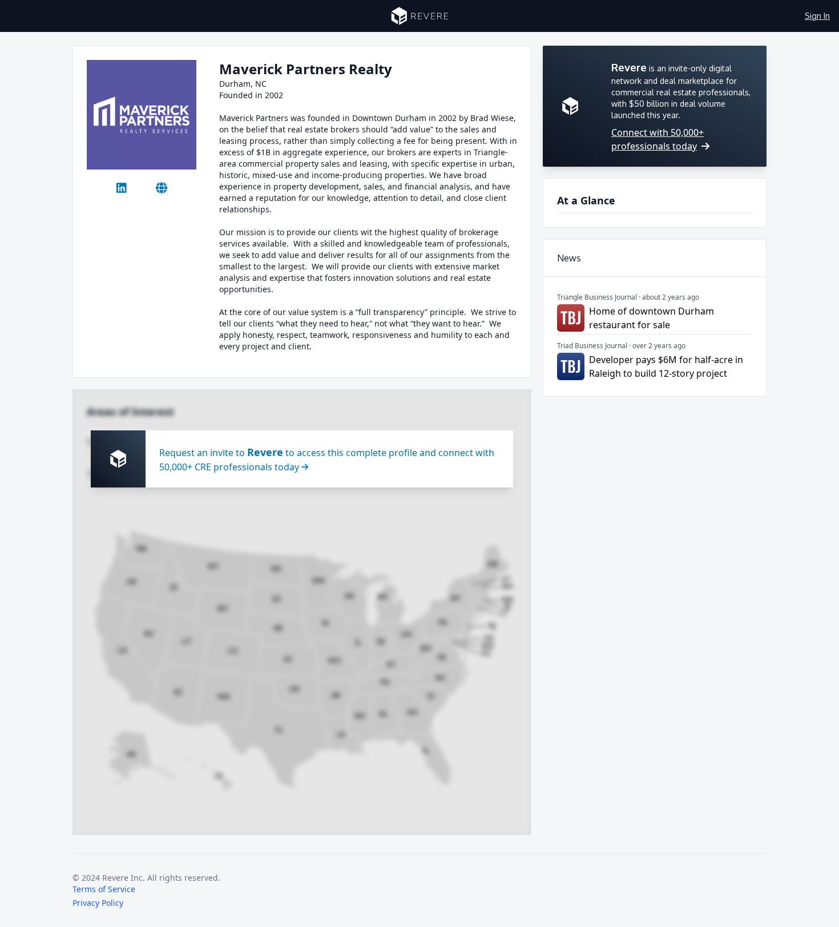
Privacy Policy (97, 902)
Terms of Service (103, 889)
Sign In (817, 16)
